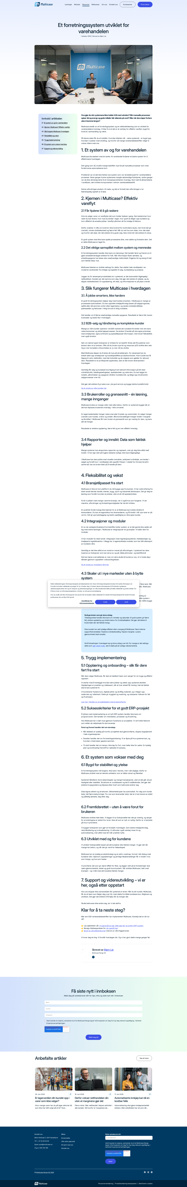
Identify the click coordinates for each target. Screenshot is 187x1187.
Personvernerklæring (105, 1183)
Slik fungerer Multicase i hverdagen (56, 131)
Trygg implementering (52, 140)
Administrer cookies (146, 1183)
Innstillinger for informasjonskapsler (87, 602)
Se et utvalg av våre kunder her (94, 388)
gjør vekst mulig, (99, 646)
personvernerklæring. (94, 591)
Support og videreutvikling (53, 149)
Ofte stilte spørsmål (68, 1141)
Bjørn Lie (108, 949)
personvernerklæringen (121, 1147)
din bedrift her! (112, 928)
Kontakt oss (113, 4)
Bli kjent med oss (67, 1145)
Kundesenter (127, 4)
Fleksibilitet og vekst (51, 136)
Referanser (95, 4)
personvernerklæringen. (56, 1023)
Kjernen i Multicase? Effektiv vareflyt (57, 127)
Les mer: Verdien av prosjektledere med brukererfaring (103, 702)
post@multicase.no (45, 1144)
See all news (144, 1058)
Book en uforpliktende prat (95, 931)
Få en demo (145, 4)
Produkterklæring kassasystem (126, 1183)
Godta (105, 602)
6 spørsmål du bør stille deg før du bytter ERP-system (121, 926)
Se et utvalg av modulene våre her (95, 565)
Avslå (126, 602)
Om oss (104, 4)
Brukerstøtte (65, 1138)
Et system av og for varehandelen (56, 123)
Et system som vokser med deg (55, 144)
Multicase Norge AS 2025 (45, 1172)
